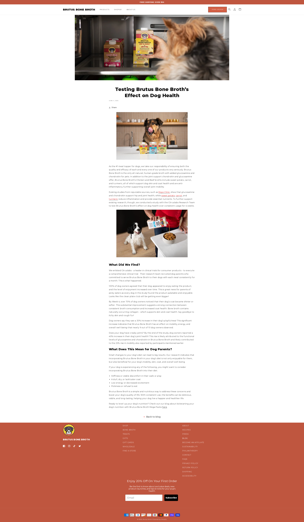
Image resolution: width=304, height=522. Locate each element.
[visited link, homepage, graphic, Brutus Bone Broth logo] (79, 9)
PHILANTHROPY (190, 451)
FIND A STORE (129, 451)
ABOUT (185, 426)
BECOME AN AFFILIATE (193, 442)
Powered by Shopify (159, 519)
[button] (105, 9)
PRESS (185, 434)
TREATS (126, 434)
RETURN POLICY (190, 467)
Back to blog (153, 416)
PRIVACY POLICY (190, 463)
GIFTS (125, 438)
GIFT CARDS (128, 442)
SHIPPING (187, 472)
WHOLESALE (129, 447)
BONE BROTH (129, 430)
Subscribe (171, 497)
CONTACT (186, 455)
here (164, 407)
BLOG (185, 438)
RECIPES (186, 430)
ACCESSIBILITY (189, 476)
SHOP (125, 426)
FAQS (184, 459)
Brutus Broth (147, 519)
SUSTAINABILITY (190, 447)
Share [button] (114, 107)
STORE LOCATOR (217, 9)
